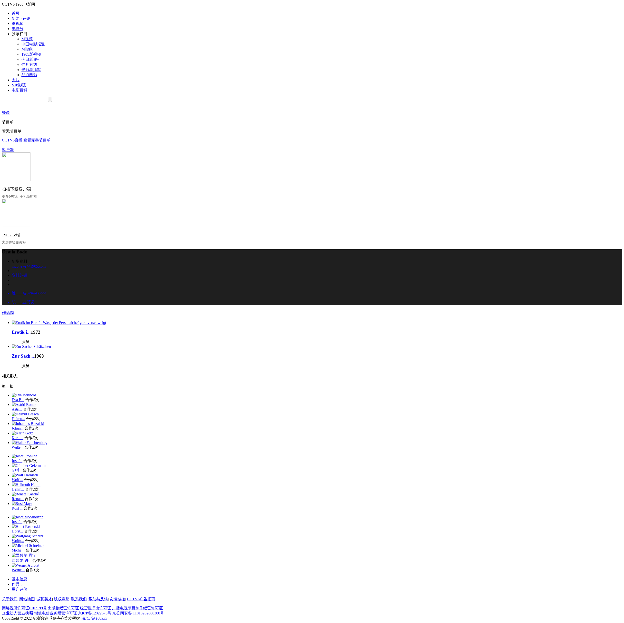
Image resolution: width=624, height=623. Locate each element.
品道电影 (29, 75)
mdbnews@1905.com (29, 266)
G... (16, 470)
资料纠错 (19, 275)
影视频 (17, 23)
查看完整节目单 (37, 140)
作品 (8, 313)
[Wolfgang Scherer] (27, 536)
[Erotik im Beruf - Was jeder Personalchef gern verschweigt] (59, 323)
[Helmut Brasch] (25, 414)
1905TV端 (11, 235)
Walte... (17, 447)
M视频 (27, 39)
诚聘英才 (44, 599)
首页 (16, 13)
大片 (16, 80)
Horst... (17, 531)
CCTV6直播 (12, 140)
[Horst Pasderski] (26, 526)
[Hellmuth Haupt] (26, 484)
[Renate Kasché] (25, 494)
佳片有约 (29, 64)
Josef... (17, 461)
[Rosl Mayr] (22, 504)
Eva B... (18, 400)
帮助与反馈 (98, 599)
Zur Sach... (23, 356)
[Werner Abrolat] (25, 565)
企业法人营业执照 (17, 613)
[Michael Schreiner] (28, 545)
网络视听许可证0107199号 (24, 608)
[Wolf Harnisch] (25, 475)
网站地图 (27, 599)
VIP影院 (19, 85)
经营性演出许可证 (95, 608)
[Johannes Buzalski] (28, 424)
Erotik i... (21, 332)
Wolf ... (17, 480)
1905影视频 (31, 54)
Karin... (17, 438)
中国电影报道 (33, 44)
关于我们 (10, 599)
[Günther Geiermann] (29, 465)
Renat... (18, 499)
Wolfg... (18, 541)
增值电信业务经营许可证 (55, 613)
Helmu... (18, 419)
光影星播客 (31, 70)
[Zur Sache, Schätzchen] (31, 346)
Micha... (18, 550)
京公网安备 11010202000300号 (138, 613)
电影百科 (19, 90)
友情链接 (117, 599)
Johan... (18, 428)
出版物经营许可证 (63, 608)
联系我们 (79, 599)
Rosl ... (17, 508)
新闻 (16, 18)
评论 (26, 18)
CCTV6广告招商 (141, 599)
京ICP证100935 (94, 618)
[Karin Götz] (22, 433)
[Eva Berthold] (24, 395)
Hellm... (18, 489)
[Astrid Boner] (24, 404)
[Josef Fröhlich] (24, 456)
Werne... (18, 570)
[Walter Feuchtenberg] (30, 443)
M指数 (27, 49)
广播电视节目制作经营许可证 (137, 608)
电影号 (17, 29)
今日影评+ (30, 59)
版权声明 (61, 599)
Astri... (17, 409)
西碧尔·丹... (21, 560)
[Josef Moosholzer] (27, 517)
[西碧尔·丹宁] (24, 555)
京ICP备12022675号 (94, 613)
